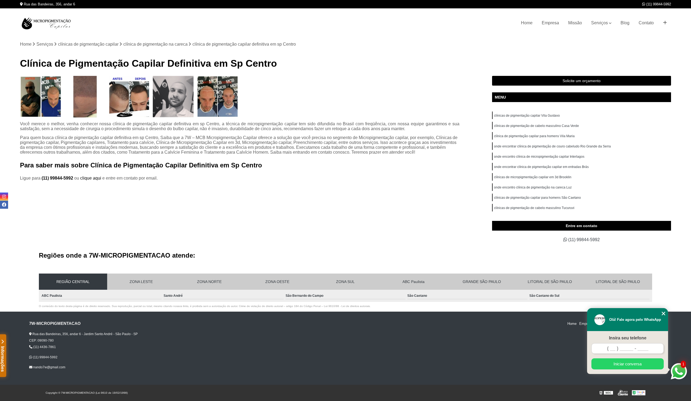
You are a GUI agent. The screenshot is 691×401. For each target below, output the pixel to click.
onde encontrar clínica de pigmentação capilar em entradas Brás (541, 167)
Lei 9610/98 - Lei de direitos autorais (347, 306)
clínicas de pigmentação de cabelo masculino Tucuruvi (534, 208)
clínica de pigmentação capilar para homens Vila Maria (534, 136)
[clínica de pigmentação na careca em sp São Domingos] (41, 96)
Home (527, 23)
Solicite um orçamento (582, 81)
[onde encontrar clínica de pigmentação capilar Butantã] (173, 96)
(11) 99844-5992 (658, 4)
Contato (646, 23)
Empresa (550, 23)
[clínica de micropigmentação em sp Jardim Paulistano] (129, 96)
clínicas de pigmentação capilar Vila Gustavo (527, 115)
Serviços (599, 23)
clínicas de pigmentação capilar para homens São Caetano (537, 198)
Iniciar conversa (628, 364)
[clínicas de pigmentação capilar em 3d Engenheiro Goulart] (85, 96)
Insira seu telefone (627, 338)
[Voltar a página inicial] (47, 23)
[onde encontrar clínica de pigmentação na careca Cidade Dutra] (217, 96)
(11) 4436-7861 (44, 347)
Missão (575, 23)
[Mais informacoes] (665, 23)
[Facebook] (4, 205)
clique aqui (90, 178)
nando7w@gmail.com (48, 367)
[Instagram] (4, 197)
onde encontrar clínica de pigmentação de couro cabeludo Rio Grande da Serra (552, 146)
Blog (625, 23)
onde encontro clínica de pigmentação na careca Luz (533, 187)
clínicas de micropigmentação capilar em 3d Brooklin (532, 177)
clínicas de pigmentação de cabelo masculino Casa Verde (536, 126)
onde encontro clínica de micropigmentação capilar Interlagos (539, 157)
